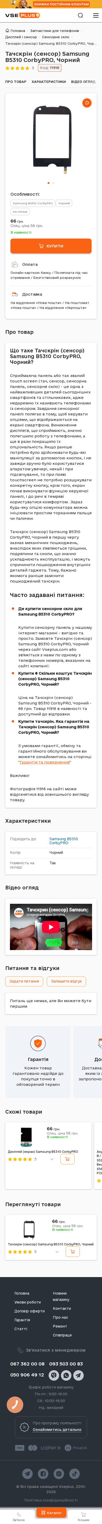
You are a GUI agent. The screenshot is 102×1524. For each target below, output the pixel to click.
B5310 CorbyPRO (63, 841)
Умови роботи (27, 1302)
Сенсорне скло (55, 37)
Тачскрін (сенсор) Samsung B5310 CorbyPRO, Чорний (51, 1244)
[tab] (48, 183)
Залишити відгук (66, 981)
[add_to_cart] (67, 1159)
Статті (20, 1329)
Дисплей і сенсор (21, 37)
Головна (17, 30)
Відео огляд (83, 81)
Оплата (30, 264)
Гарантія (38, 1059)
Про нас (60, 1317)
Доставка (32, 294)
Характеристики (49, 81)
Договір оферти (29, 1311)
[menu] (95, 15)
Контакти (62, 1308)
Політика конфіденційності (51, 1500)
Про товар (15, 81)
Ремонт (60, 1326)
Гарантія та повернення (45, 762)
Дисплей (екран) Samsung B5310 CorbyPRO (43, 1151)
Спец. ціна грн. (26, 226)
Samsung (57, 839)
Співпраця (62, 1335)
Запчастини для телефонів (54, 30)
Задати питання (24, 981)
